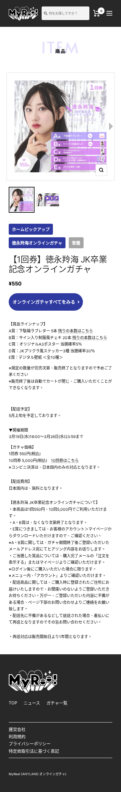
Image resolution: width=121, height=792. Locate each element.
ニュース (32, 702)
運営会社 (17, 729)
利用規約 (17, 736)
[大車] (96, 13)
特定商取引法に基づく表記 (34, 751)
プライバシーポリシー (30, 743)
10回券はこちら (65, 460)
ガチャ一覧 (56, 702)
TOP (13, 702)
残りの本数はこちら (75, 330)
